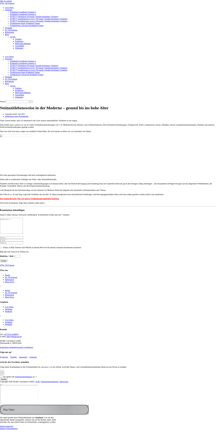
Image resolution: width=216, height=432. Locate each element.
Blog (7, 35)
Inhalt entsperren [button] (6, 426)
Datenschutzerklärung (23, 377)
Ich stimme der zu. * (20, 377)
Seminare (8, 10)
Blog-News (9, 282)
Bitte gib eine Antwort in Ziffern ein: (14, 252)
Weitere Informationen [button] (9, 428)
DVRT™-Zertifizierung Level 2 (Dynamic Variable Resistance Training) (38, 21)
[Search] (31, 101)
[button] (44, 409)
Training (18, 39)
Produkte (8, 28)
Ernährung (19, 41)
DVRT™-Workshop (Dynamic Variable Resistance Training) (34, 17)
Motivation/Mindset (22, 44)
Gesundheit (19, 46)
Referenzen (9, 32)
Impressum (64, 382)
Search (2, 101)
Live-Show (9, 8)
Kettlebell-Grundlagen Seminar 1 (23, 12)
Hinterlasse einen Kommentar (16, 116)
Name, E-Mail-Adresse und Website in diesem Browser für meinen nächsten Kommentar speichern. (42, 247)
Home (7, 275)
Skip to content (6, 1)
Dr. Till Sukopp (11, 30)
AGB (37, 382)
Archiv (13, 37)
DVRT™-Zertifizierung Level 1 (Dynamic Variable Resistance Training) (38, 19)
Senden (3, 261)
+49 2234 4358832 (11, 334)
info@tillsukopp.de (14, 337)
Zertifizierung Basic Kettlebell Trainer (25, 23)
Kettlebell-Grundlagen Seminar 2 (23, 14)
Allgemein (19, 48)
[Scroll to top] (1, 384)
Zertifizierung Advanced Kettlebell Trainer (27, 26)
